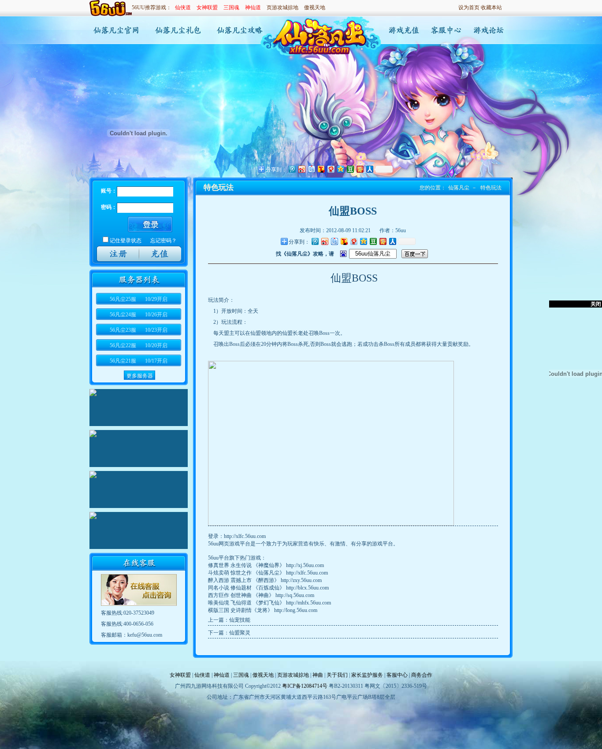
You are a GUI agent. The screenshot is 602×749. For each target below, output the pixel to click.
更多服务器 (139, 376)
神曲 (317, 675)
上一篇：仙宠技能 (229, 620)
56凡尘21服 (138, 361)
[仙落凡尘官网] (114, 30)
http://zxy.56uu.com (301, 580)
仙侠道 (183, 7)
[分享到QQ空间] (363, 241)
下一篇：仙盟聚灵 (229, 633)
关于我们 (337, 675)
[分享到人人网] (392, 241)
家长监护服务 (367, 675)
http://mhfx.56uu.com (308, 603)
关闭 (596, 304)
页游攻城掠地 (282, 7)
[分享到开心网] (382, 241)
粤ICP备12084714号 (304, 686)
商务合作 (421, 675)
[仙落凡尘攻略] (240, 30)
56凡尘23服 (138, 330)
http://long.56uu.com (295, 610)
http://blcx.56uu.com (307, 588)
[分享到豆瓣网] (373, 241)
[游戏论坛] (486, 30)
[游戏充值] (402, 30)
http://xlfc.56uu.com (245, 536)
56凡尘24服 (138, 314)
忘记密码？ (163, 240)
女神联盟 (207, 7)
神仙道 (253, 7)
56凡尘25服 (138, 299)
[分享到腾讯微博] (315, 241)
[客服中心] (444, 30)
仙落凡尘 (458, 188)
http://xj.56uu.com (305, 565)
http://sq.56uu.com (294, 595)
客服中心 (397, 675)
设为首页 (468, 7)
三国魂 (231, 7)
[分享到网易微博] (353, 241)
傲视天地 (314, 7)
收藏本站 (491, 7)
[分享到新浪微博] (324, 241)
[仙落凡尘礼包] (177, 30)
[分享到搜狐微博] (344, 241)
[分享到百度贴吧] (334, 241)
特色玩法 (491, 188)
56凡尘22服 (138, 345)
